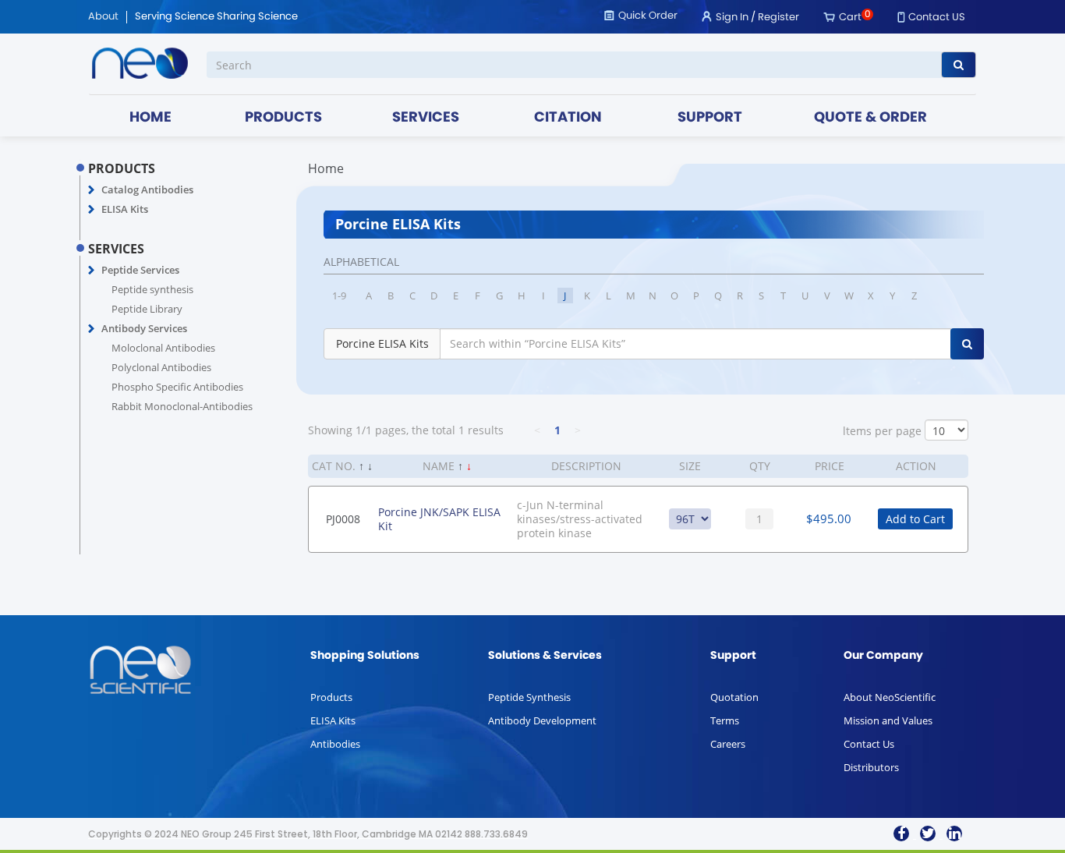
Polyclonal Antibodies (161, 367)
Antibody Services (144, 328)
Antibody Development (542, 720)
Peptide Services (140, 270)
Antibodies (335, 744)
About (103, 17)
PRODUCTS (283, 118)
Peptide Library (146, 309)
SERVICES (425, 118)
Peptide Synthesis (529, 697)
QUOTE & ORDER (870, 118)
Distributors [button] (871, 767)
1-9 (339, 295)
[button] (91, 190)
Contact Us (869, 744)
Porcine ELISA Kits (382, 343)
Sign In (732, 18)
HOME (150, 118)
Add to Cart (915, 518)
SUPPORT (710, 118)
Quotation (734, 697)
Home (326, 168)
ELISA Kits (124, 209)
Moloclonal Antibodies (163, 348)
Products (331, 697)
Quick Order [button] (648, 16)
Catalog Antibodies (147, 189)
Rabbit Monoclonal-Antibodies (182, 406)
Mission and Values (888, 720)
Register (778, 18)
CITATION (568, 118)
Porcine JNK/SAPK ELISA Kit (439, 518)
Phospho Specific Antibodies (177, 387)
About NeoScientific (890, 697)
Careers (727, 744)
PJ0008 (343, 518)
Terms (724, 720)
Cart (850, 18)
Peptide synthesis (152, 289)
